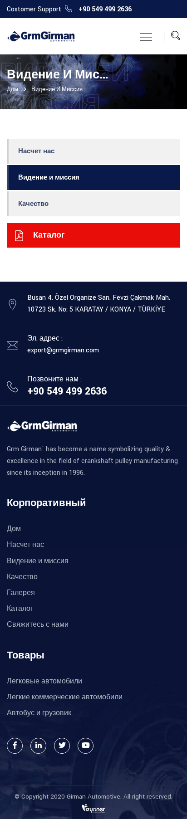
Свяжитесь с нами (38, 624)
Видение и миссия (48, 177)
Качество (33, 204)
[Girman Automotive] (41, 36)
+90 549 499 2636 (105, 9)
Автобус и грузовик (39, 713)
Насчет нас (36, 151)
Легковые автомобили (44, 681)
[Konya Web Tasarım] (93, 808)
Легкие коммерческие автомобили (65, 697)
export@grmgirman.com (63, 350)
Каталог (20, 609)
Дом (14, 529)
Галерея (21, 593)
